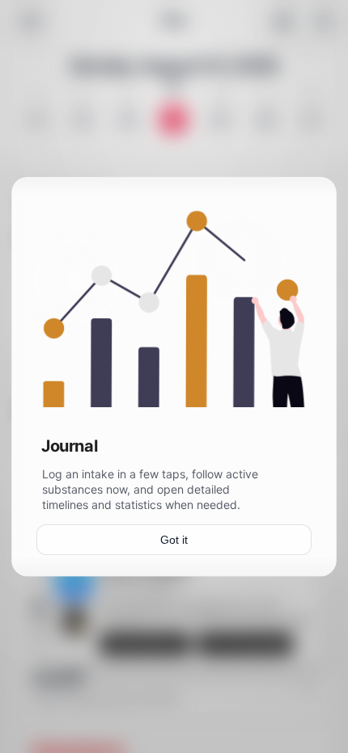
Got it (174, 538)
